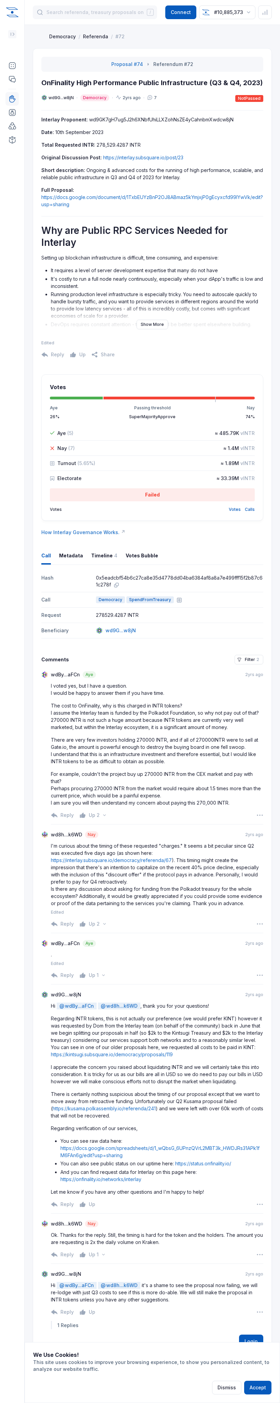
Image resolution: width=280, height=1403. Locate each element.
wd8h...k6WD (119, 1006)
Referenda (95, 36)
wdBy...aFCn (76, 1006)
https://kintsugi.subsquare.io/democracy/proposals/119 (112, 1054)
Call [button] (46, 555)
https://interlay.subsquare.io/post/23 (143, 157)
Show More (152, 324)
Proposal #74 (127, 64)
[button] (12, 65)
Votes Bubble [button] (142, 555)
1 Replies (68, 1325)
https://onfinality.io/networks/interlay (100, 1179)
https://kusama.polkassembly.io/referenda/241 (104, 1108)
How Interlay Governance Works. (83, 532)
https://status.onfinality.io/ (203, 1163)
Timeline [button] (104, 555)
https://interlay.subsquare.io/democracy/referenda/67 (111, 860)
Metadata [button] (71, 555)
